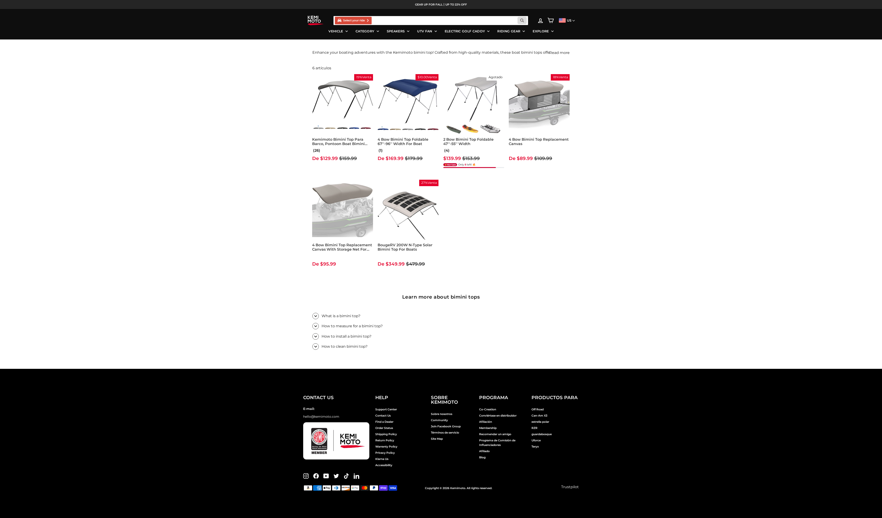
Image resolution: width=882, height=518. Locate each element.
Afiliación (485, 421)
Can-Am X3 (539, 415)
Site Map (437, 438)
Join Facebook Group (446, 426)
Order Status (384, 428)
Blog (482, 457)
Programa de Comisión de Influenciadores (497, 443)
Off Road (537, 409)
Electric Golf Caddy (465, 31)
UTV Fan (424, 31)
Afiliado (484, 451)
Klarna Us (381, 459)
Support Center (386, 409)
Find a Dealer (384, 421)
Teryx (535, 446)
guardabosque (541, 434)
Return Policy (384, 440)
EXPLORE (541, 31)
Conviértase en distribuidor (498, 415)
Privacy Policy (385, 452)
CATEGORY (365, 31)
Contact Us (383, 415)
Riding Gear (508, 31)
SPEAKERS (396, 31)
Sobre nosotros (441, 414)
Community (439, 420)
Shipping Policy (386, 434)
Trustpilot (570, 487)
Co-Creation (487, 409)
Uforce (536, 440)
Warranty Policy (386, 446)
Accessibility (383, 465)
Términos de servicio (445, 432)
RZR (534, 428)
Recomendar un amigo (495, 434)
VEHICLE (335, 31)
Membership (488, 428)
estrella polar (540, 421)
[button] (380, 150)
